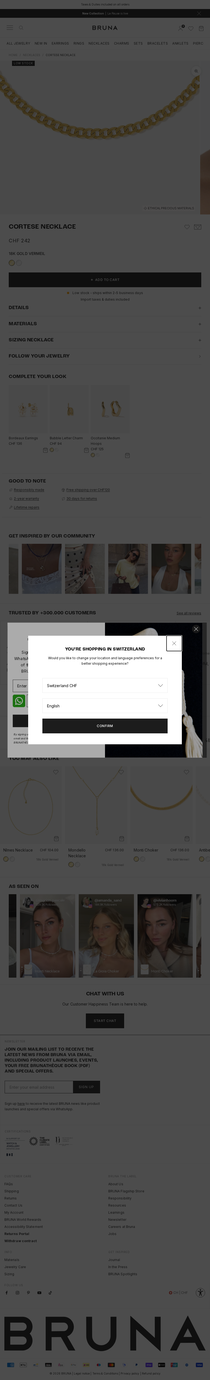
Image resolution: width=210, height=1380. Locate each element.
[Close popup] (174, 643)
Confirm (105, 726)
